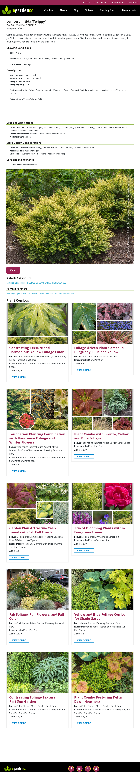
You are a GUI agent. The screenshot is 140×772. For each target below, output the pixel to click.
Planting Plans (107, 10)
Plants (63, 10)
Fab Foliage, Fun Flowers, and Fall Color (36, 616)
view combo (19, 376)
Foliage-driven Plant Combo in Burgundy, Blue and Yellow (99, 349)
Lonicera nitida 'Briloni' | (36, 283)
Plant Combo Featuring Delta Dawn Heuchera (98, 699)
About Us (86, 2)
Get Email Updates (118, 2)
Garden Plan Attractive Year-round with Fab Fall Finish (32, 530)
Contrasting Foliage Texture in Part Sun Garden (34, 699)
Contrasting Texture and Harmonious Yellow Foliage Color (36, 349)
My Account (133, 2)
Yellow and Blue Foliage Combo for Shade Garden (99, 616)
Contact (104, 2)
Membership (129, 10)
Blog (76, 10)
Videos (89, 10)
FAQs (96, 2)
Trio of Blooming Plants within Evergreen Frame (99, 530)
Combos (48, 10)
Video (13, 270)
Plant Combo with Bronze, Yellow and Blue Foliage (101, 436)
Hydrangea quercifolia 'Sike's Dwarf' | (40, 293)
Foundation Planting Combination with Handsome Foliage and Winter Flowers (37, 438)
